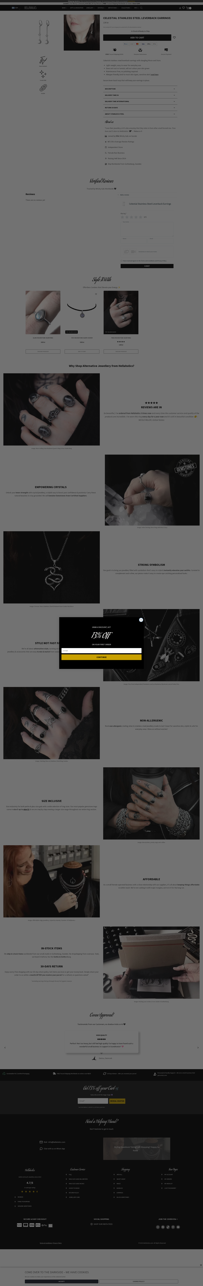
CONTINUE (102, 657)
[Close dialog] (141, 620)
